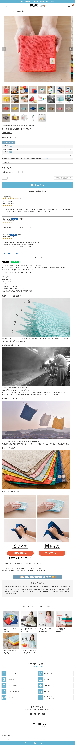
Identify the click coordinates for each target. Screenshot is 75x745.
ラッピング (6, 152)
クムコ (9, 11)
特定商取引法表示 (6, 735)
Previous (4, 49)
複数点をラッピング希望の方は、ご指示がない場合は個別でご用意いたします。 (24, 158)
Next (71, 49)
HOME (4, 11)
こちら (16, 594)
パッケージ (6, 146)
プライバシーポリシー (7, 739)
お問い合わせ (5, 731)
